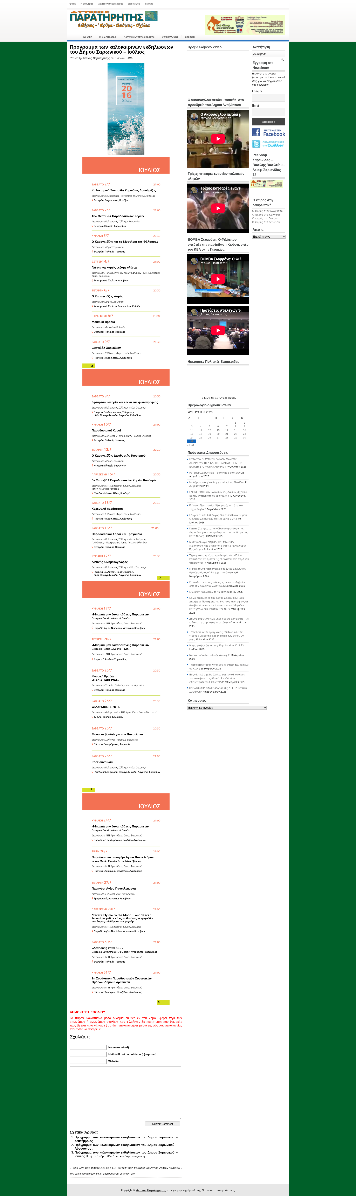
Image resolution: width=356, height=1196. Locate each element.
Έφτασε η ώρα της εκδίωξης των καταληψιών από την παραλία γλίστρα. (217, 583)
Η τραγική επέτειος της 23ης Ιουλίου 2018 (214, 645)
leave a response (89, 1173)
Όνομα (257, 91)
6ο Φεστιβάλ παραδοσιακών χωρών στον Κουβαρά (149, 1167)
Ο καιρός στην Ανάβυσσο (267, 210)
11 (200, 430)
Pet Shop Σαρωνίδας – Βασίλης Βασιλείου (215, 472)
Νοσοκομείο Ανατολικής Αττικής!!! (209, 655)
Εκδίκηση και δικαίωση (203, 591)
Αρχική (72, 3)
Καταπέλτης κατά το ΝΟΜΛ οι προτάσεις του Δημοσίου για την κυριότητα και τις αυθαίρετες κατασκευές (218, 532)
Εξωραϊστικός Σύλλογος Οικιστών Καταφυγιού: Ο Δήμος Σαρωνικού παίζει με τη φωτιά (218, 516)
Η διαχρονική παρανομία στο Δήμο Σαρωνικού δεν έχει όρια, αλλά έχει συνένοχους (217, 570)
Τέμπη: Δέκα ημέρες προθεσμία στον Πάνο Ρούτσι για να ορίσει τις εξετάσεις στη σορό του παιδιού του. (219, 558)
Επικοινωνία (134, 3)
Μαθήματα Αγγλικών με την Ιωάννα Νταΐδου (216, 482)
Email (255, 105)
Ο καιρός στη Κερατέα (266, 222)
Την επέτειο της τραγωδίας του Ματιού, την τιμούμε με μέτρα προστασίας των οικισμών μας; (216, 635)
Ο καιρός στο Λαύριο (265, 218)
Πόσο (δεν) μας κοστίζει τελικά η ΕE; (94, 1167)
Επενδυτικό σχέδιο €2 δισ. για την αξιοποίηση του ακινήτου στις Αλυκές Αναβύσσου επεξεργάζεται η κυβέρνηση (217, 678)
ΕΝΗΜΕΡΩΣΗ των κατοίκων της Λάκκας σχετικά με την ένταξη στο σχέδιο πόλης (218, 493)
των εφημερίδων (227, 397)
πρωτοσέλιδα (211, 397)
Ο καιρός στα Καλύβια (266, 214)
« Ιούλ (190, 445)
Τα (202, 397)
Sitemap (149, 3)
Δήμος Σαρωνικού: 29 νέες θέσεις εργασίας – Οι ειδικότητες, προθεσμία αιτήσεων (219, 620)
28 (226, 437)
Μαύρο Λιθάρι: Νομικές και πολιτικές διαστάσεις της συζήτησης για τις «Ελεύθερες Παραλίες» (218, 545)
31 (191, 441)
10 (191, 430)
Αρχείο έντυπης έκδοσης (110, 3)
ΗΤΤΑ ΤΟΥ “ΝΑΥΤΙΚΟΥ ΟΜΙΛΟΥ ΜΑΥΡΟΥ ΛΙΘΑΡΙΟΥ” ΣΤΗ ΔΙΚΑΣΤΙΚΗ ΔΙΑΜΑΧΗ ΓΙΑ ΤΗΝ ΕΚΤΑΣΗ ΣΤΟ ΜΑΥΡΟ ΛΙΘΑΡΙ (215, 462)
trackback (108, 1173)
